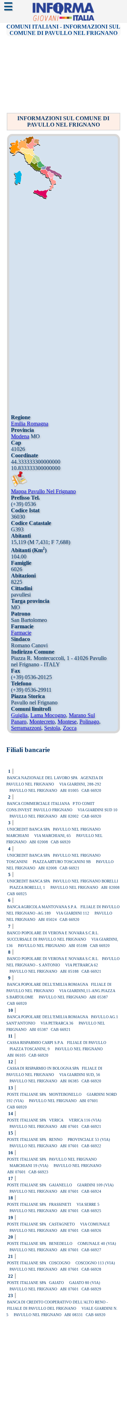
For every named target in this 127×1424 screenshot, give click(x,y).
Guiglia (19, 715)
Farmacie (21, 633)
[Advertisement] (64, 74)
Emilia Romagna (29, 424)
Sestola (52, 728)
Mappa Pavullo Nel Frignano (43, 491)
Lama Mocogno (48, 715)
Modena (20, 436)
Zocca (70, 728)
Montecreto (42, 722)
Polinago (89, 722)
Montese (67, 722)
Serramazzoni (26, 728)
